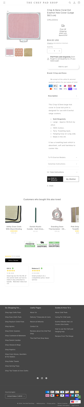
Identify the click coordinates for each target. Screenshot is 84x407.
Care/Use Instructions (56, 164)
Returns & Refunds (37, 321)
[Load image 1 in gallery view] (10, 52)
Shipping (50, 43)
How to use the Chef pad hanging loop (64, 330)
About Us (33, 312)
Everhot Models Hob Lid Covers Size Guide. (63, 323)
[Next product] (78, 219)
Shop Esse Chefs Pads (13, 317)
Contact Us (34, 326)
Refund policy (41, 403)
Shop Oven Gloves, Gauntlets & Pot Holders (15, 355)
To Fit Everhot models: (57, 157)
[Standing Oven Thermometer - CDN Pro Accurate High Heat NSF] (57, 214)
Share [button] (51, 186)
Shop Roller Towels (12, 361)
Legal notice (75, 405)
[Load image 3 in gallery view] (28, 52)
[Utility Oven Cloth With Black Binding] (14, 214)
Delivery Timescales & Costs (40, 317)
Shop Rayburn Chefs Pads (14, 321)
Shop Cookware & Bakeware (15, 335)
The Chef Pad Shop (28, 403)
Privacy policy (51, 403)
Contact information (64, 405)
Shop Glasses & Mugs (13, 345)
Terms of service (62, 403)
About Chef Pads (61, 312)
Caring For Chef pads (63, 317)
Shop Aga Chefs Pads (13, 312)
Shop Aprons (9, 326)
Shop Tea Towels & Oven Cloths (16, 371)
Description (53, 96)
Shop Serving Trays (12, 366)
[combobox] (75, 401)
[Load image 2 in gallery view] (19, 52)
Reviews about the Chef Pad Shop (40, 332)
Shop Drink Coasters (12, 331)
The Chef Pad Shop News (39, 338)
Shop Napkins (10, 349)
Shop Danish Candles (12, 340)
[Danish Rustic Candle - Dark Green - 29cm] (35, 214)
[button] (4, 2)
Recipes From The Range (64, 336)
